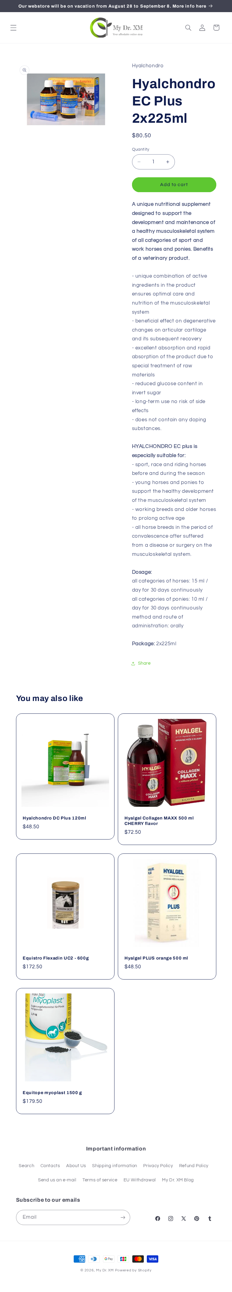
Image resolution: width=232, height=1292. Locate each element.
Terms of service (99, 1180)
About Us (76, 1165)
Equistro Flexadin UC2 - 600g (56, 958)
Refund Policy (193, 1165)
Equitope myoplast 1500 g (52, 1092)
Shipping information (114, 1165)
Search (26, 1165)
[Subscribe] (123, 1217)
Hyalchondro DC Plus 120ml (54, 818)
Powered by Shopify (133, 1270)
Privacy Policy (158, 1165)
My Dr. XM (105, 1270)
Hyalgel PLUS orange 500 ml (156, 958)
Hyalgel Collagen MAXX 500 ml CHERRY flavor (159, 821)
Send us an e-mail (57, 1180)
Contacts (50, 1165)
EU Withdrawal (140, 1180)
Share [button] (144, 663)
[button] (13, 28)
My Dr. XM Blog (178, 1180)
